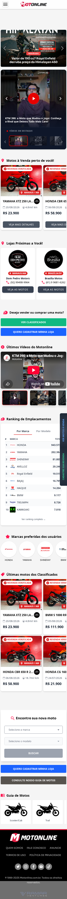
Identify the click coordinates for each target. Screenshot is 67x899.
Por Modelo (43, 431)
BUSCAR (33, 753)
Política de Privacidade (45, 855)
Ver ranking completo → (34, 519)
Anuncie (55, 848)
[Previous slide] (5, 48)
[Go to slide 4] (59, 34)
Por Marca (23, 431)
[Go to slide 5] (62, 34)
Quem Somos (14, 848)
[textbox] (20, 730)
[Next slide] (62, 48)
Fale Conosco (36, 848)
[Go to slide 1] (51, 34)
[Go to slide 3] (57, 34)
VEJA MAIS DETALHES (21, 224)
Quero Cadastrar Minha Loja (33, 332)
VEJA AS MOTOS (18, 289)
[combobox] (33, 730)
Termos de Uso (16, 855)
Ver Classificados (33, 322)
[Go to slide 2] (54, 34)
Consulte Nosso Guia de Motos (33, 780)
